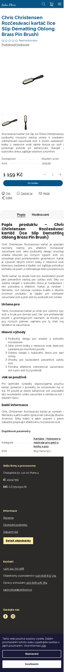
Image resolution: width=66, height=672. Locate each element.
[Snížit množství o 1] (44, 175)
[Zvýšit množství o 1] (60, 175)
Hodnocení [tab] (40, 215)
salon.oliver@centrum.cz (17, 589)
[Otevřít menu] (60, 4)
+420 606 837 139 (45, 575)
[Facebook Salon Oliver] (5, 616)
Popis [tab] (21, 215)
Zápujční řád (10, 531)
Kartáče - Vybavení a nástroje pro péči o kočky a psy (47, 442)
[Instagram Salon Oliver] (13, 616)
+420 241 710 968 (13, 568)
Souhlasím (32, 664)
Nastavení (31, 653)
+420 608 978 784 (36, 582)
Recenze (8, 517)
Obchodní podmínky (15, 524)
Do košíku (33, 183)
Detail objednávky (18, 540)
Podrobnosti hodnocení (15, 44)
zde (43, 645)
